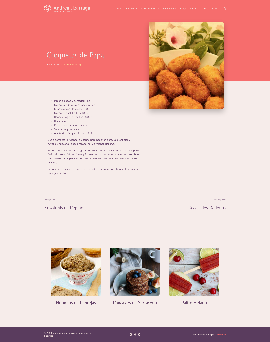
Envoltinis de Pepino (63, 207)
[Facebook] (135, 334)
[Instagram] (131, 334)
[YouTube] (139, 334)
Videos (192, 8)
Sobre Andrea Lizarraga (174, 8)
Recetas (130, 8)
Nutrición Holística (150, 8)
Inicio (120, 8)
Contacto (214, 8)
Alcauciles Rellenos (207, 207)
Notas (203, 8)
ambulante (220, 334)
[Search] (225, 8)
